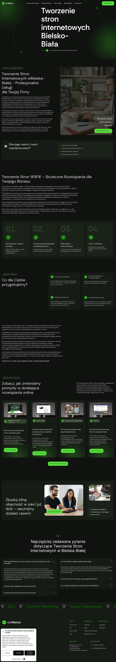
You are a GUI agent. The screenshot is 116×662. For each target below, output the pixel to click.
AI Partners (77, 3)
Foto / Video (57, 3)
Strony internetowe (33, 3)
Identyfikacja (68, 3)
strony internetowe (16, 579)
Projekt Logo (69, 572)
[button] (29, 562)
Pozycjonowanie (46, 3)
